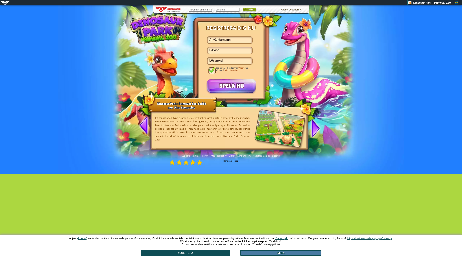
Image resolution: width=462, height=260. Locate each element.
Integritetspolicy (218, 155)
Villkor (232, 155)
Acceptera (185, 253)
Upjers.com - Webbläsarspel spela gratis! (259, 155)
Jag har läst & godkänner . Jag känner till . (232, 69)
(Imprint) (82, 238)
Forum (195, 155)
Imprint (204, 155)
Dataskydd (281, 238)
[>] (314, 128)
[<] (145, 125)
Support (186, 155)
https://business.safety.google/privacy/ (369, 238)
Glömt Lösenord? (291, 9)
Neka (280, 253)
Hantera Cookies (230, 161)
